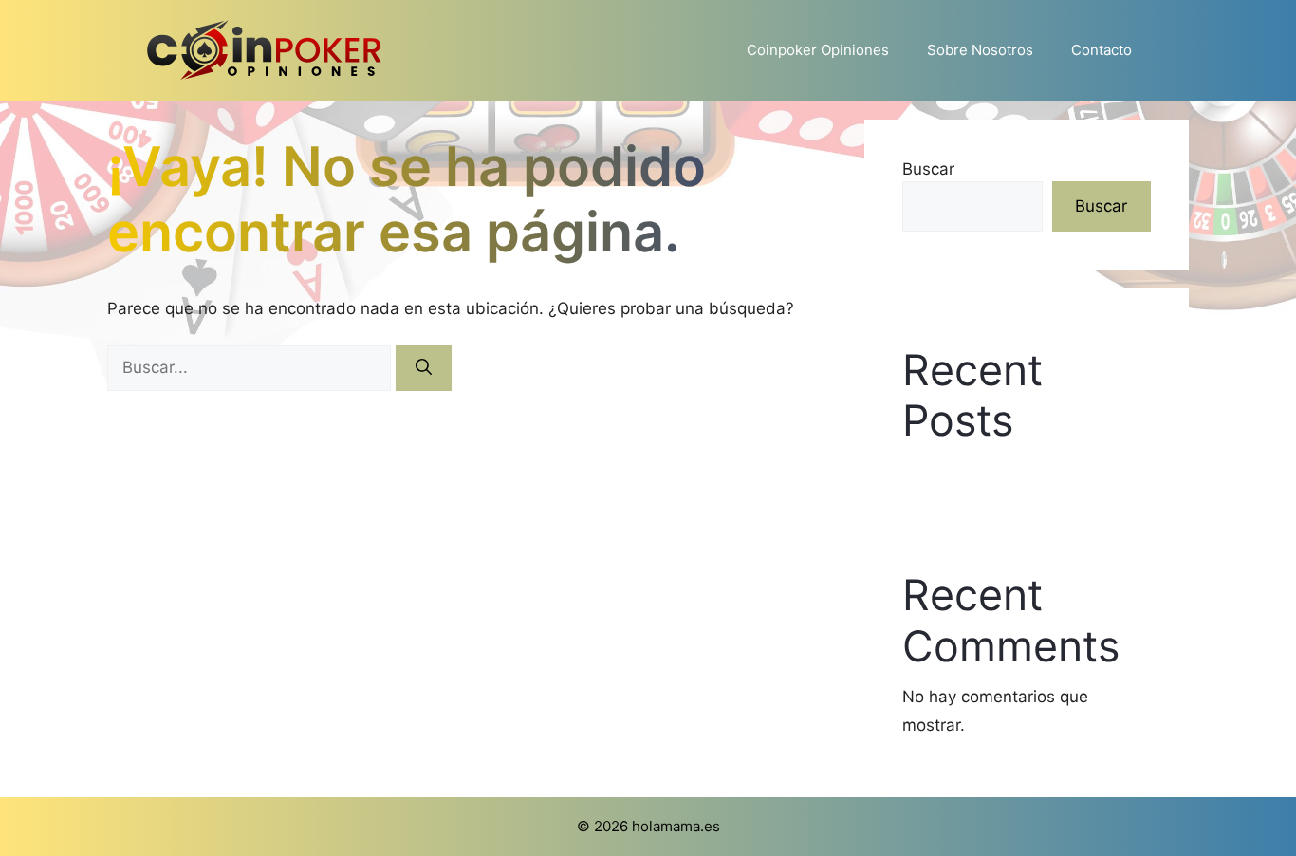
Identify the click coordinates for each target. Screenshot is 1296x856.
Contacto (1101, 50)
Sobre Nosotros (980, 50)
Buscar (928, 168)
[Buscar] (424, 368)
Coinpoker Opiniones (818, 50)
